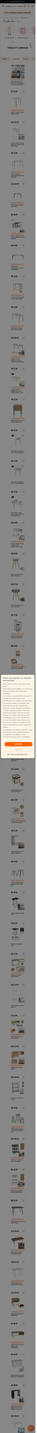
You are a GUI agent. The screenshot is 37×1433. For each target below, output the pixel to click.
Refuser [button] (18, 749)
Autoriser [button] (18, 744)
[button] (18, 754)
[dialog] (18, 716)
